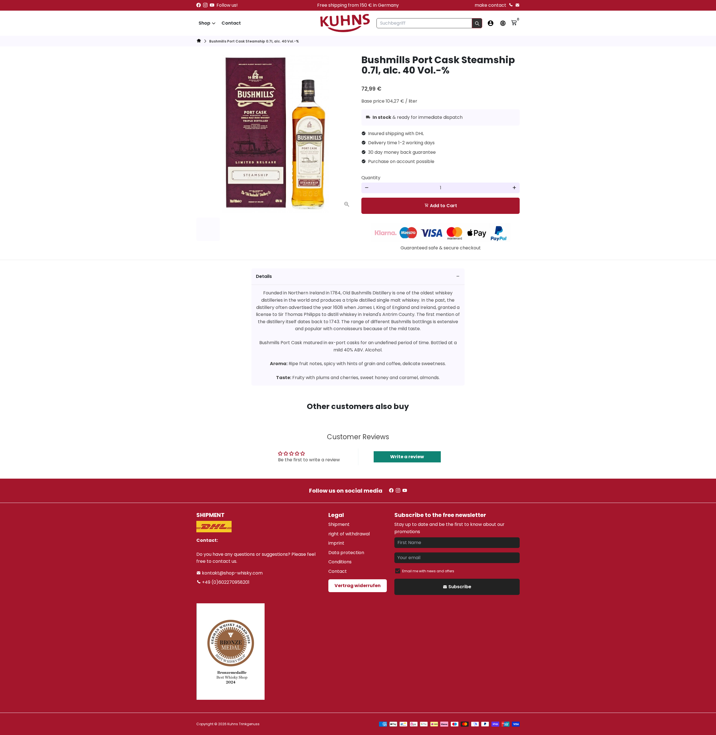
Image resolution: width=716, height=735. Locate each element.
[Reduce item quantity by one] (366, 188)
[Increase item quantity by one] (514, 188)
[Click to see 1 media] (208, 229)
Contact (231, 23)
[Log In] (490, 23)
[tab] (358, 276)
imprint (336, 543)
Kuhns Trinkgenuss (243, 724)
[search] (477, 23)
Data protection (346, 552)
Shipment (339, 524)
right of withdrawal (349, 534)
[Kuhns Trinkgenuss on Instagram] (205, 5)
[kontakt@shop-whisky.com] (517, 5)
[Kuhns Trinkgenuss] (198, 41)
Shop (204, 23)
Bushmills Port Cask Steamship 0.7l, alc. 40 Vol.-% (254, 41)
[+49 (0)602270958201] (510, 5)
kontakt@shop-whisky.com (232, 573)
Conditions (340, 562)
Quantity (370, 177)
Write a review (407, 456)
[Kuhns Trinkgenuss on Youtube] (212, 5)
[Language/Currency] (502, 23)
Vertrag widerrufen (358, 585)
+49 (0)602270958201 (225, 582)
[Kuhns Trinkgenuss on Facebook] (198, 5)
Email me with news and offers (428, 571)
